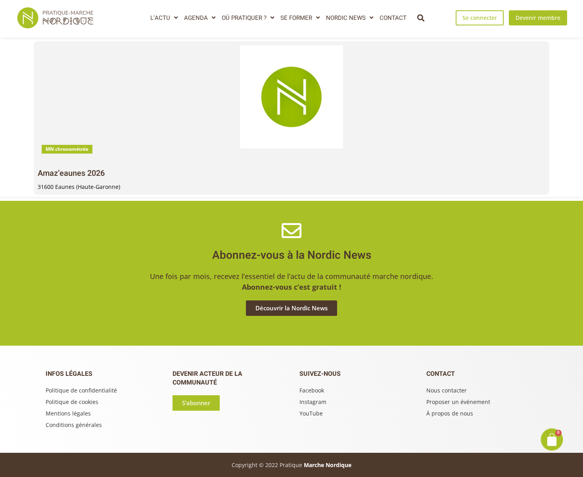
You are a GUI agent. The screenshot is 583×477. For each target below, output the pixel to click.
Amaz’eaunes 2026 (71, 173)
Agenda (196, 17)
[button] (420, 17)
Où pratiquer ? (244, 17)
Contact (393, 17)
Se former (296, 17)
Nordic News (346, 17)
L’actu (160, 17)
